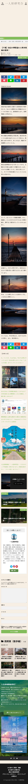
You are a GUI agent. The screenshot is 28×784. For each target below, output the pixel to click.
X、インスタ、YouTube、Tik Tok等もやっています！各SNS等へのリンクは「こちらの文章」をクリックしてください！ (13, 360)
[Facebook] (4, 77)
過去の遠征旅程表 (14, 772)
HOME (4, 41)
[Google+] (17, 77)
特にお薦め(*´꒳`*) (9, 55)
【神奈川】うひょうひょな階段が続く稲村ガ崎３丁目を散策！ (20, 673)
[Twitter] (11, 77)
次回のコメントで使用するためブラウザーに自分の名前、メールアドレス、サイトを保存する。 (13, 627)
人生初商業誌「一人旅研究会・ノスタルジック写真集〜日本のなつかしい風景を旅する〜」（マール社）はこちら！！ (13, 466)
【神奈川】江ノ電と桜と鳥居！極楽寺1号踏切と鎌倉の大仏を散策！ (7, 673)
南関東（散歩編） (6, 53)
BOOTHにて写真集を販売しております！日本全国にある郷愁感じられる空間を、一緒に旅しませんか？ (13, 393)
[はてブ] (24, 77)
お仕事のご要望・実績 (14, 768)
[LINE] (11, 80)
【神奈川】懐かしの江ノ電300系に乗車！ (21, 657)
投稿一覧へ (13, 570)
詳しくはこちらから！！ (14, 712)
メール (3, 611)
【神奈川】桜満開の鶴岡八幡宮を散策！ (6, 657)
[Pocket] (4, 80)
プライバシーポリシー (9, 774)
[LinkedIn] (17, 80)
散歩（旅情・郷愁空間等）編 (16, 41)
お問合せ (14, 776)
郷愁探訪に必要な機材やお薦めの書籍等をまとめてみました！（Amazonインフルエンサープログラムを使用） (13, 419)
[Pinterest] (24, 80)
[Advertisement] (14, 22)
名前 (3, 605)
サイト (2, 618)
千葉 (3, 55)
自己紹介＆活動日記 (14, 770)
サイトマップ (22, 774)
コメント (4, 586)
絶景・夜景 (18, 55)
